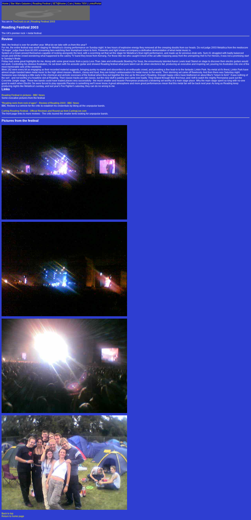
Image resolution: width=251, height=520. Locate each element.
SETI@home (59, 3)
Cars (70, 3)
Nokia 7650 (81, 3)
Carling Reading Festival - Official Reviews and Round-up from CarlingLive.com (44, 111)
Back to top (7, 513)
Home (5, 3)
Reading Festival (42, 3)
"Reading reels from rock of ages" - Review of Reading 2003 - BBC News (40, 103)
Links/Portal (95, 3)
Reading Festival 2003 (43, 21)
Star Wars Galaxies (20, 3)
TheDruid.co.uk (21, 21)
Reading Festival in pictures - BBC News (23, 95)
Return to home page (13, 516)
